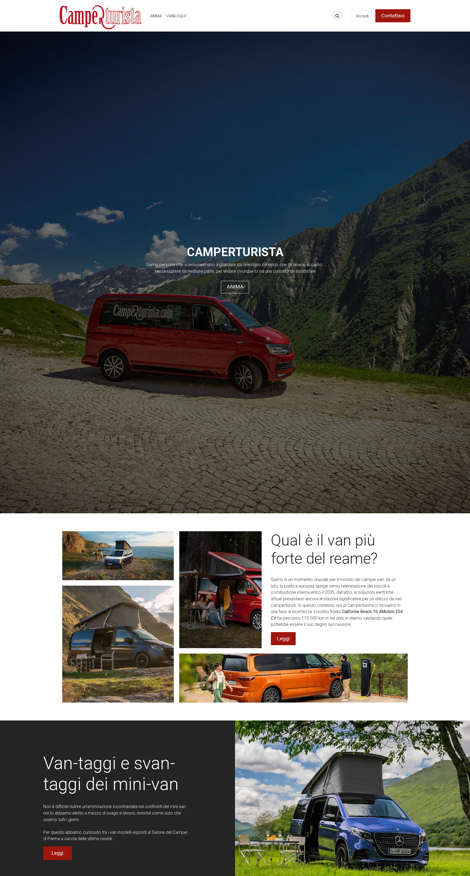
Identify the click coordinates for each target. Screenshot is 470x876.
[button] (337, 15)
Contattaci (392, 16)
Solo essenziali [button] (374, 867)
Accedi (362, 16)
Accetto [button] (400, 867)
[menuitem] (156, 16)
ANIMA (235, 287)
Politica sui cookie (202, 866)
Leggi (283, 638)
